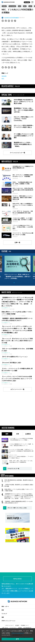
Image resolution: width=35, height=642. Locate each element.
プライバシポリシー (17, 633)
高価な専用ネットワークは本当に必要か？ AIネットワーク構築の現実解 (18, 490)
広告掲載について (25, 625)
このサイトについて (9, 625)
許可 (17, 639)
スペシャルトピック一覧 (17, 152)
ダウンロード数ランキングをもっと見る (17, 507)
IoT (30, 6)
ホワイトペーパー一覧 (17, 389)
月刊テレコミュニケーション (8, 620)
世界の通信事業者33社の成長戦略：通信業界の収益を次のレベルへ (18, 480)
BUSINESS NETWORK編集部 (11, 17)
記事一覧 (17, 242)
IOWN (4, 6)
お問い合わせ (5, 627)
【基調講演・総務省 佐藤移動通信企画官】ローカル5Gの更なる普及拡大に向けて (18, 502)
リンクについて (13, 627)
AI (19, 6)
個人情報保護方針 (27, 627)
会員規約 (20, 627)
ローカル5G (12, 6)
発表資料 (4, 76)
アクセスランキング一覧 (13, 468)
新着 (3, 610)
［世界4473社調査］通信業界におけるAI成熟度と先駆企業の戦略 (18, 485)
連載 (3, 617)
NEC (3, 78)
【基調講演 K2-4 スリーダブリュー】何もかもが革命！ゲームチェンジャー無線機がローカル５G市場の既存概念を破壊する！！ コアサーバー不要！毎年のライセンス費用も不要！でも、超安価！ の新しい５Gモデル (18, 496)
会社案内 (17, 625)
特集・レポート (5, 606)
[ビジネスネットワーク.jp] (8, 2)
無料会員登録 (26, 2)
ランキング (4, 613)
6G (24, 6)
